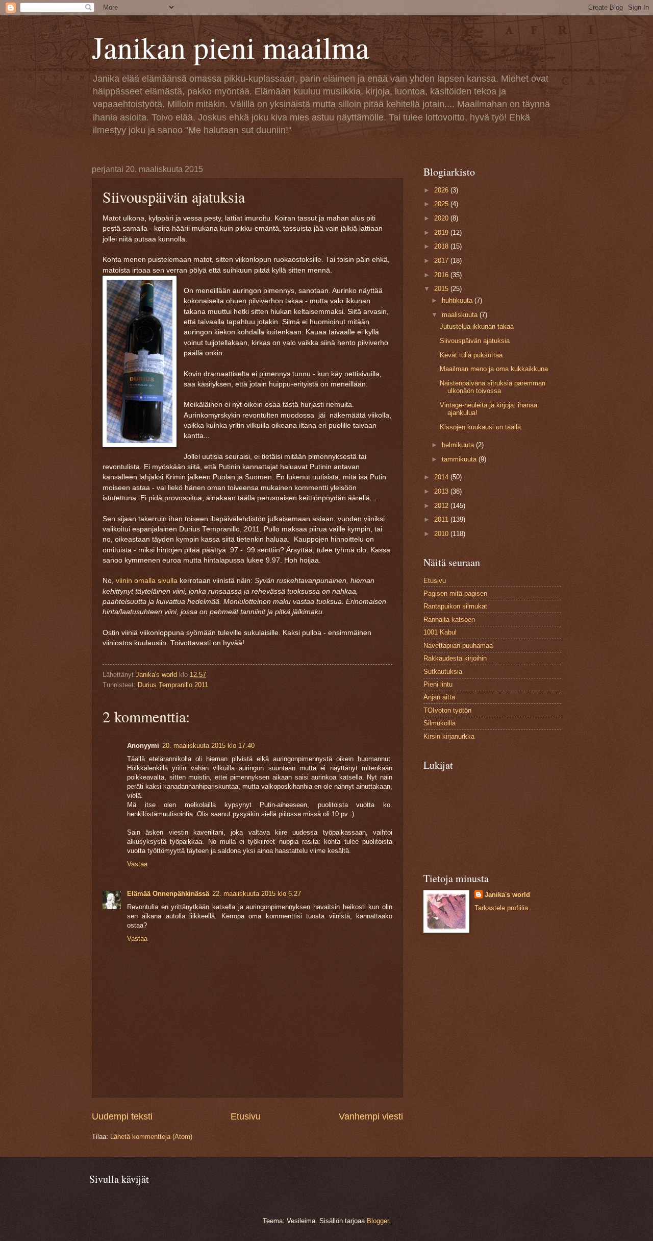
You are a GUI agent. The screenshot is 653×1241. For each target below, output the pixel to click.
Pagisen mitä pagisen (455, 593)
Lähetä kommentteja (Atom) (151, 1136)
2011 (442, 519)
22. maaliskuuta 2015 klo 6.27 (256, 893)
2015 (442, 289)
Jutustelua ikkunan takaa (477, 326)
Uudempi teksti (122, 1116)
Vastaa (137, 864)
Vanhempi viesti (371, 1116)
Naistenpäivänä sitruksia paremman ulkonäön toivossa (492, 387)
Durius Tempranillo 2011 (173, 685)
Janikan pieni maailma (230, 47)
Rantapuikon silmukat (455, 606)
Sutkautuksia (442, 671)
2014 (442, 477)
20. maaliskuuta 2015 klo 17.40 (208, 745)
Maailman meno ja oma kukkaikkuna (494, 369)
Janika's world (507, 894)
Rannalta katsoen (449, 619)
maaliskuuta (461, 315)
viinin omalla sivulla (147, 581)
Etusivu (246, 1116)
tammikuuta (460, 459)
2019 (442, 232)
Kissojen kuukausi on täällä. (481, 427)
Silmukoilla (439, 723)
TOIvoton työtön (447, 710)
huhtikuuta (458, 300)
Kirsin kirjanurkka (448, 736)
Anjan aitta (439, 697)
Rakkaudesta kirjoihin (455, 658)
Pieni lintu (438, 684)
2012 (442, 505)
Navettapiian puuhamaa (458, 645)
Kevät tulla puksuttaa (471, 355)
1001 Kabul (440, 632)
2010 (442, 534)
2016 (442, 275)
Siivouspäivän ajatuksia (475, 341)
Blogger (378, 1221)
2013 (442, 491)
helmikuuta (459, 445)
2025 (442, 204)
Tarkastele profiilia (501, 908)
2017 (442, 260)
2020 (442, 218)
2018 (442, 246)
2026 (442, 190)
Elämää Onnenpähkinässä (168, 893)
